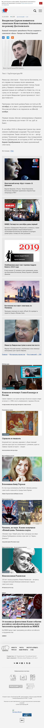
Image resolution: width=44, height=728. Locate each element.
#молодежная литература (10, 450)
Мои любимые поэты (8, 456)
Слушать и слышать (11, 438)
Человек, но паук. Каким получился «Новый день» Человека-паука (18, 528)
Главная (4, 354)
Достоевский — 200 (22, 17)
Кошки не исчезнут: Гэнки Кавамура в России (20, 393)
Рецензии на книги (7, 410)
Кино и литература (7, 499)
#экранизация (6, 542)
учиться (13, 650)
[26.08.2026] (22, 595)
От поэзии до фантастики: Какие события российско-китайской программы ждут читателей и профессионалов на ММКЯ (21, 624)
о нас (32, 650)
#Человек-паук (15, 542)
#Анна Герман (6, 493)
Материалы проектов (17, 354)
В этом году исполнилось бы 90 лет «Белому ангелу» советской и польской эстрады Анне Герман (19, 489)
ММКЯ (4, 593)
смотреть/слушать (32, 647)
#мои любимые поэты (16, 493)
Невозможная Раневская (13, 576)
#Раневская (5, 587)
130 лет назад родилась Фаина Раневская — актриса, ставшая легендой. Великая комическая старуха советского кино (20, 582)
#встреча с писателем (24, 404)
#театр (11, 587)
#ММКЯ (4, 636)
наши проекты (23, 650)
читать (21, 647)
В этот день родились (20, 547)
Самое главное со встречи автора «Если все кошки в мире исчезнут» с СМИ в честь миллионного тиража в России (21, 400)
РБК (12, 151)
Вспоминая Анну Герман (13, 484)
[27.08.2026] (22, 412)
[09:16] (22, 366)
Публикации (5, 364)
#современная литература (10, 404)
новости (14, 647)
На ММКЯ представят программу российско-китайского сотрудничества (21, 631)
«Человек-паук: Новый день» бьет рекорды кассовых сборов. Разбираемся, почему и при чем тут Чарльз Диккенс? (20, 536)
